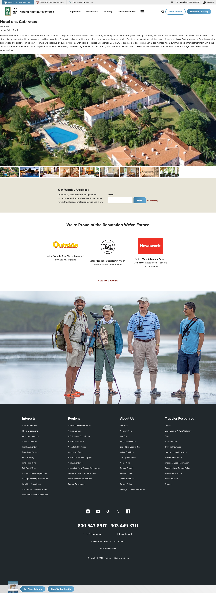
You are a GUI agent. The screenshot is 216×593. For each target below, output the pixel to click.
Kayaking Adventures (31, 484)
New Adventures (29, 425)
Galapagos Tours (75, 452)
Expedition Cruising (30, 452)
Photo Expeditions (30, 430)
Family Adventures (30, 446)
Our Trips (124, 425)
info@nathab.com (108, 549)
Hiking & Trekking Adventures (35, 478)
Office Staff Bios (127, 452)
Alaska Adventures (76, 441)
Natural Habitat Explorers (175, 452)
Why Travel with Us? (129, 441)
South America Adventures (80, 478)
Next (139, 200)
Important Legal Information (177, 462)
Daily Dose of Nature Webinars (178, 430)
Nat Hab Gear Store (173, 457)
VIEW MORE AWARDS (108, 280)
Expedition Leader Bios (130, 446)
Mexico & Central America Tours (82, 473)
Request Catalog (199, 11)
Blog (167, 436)
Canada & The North (77, 446)
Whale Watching (29, 462)
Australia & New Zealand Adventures (84, 468)
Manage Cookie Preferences (132, 489)
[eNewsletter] (60, 589)
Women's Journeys (30, 436)
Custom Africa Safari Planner (34, 489)
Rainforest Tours (29, 468)
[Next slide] (211, 107)
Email (111, 194)
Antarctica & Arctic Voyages (80, 457)
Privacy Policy (152, 200)
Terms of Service (127, 478)
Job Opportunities (128, 457)
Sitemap (168, 484)
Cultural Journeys (30, 441)
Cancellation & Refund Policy (177, 468)
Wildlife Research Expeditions (35, 494)
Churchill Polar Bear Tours (79, 425)
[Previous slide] (5, 107)
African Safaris (74, 430)
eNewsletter (175, 11)
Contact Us (125, 462)
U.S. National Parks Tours (79, 436)
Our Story (124, 436)
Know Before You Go (174, 473)
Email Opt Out (126, 473)
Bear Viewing (28, 457)
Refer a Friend (126, 468)
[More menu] (142, 11)
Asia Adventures (75, 462)
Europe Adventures (76, 484)
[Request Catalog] (32, 589)
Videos (168, 425)
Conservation (126, 430)
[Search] (162, 11)
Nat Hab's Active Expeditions (34, 473)
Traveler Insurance (173, 446)
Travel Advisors (171, 478)
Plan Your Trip (171, 441)
